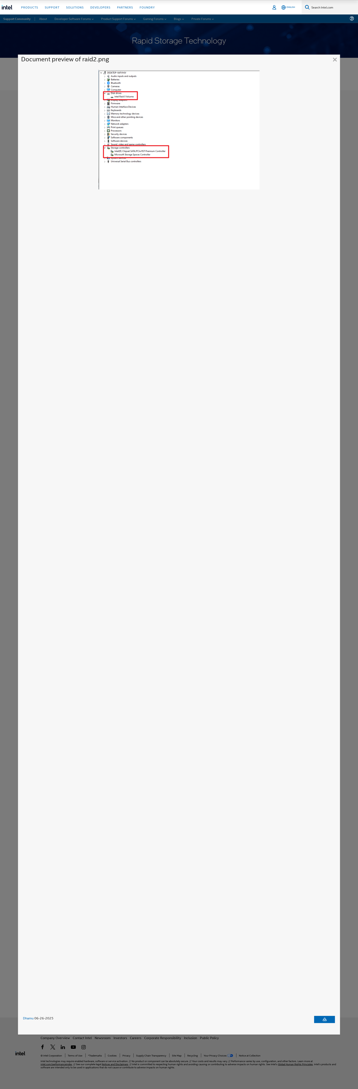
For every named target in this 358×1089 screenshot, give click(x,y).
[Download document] (324, 1019)
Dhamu (28, 1018)
